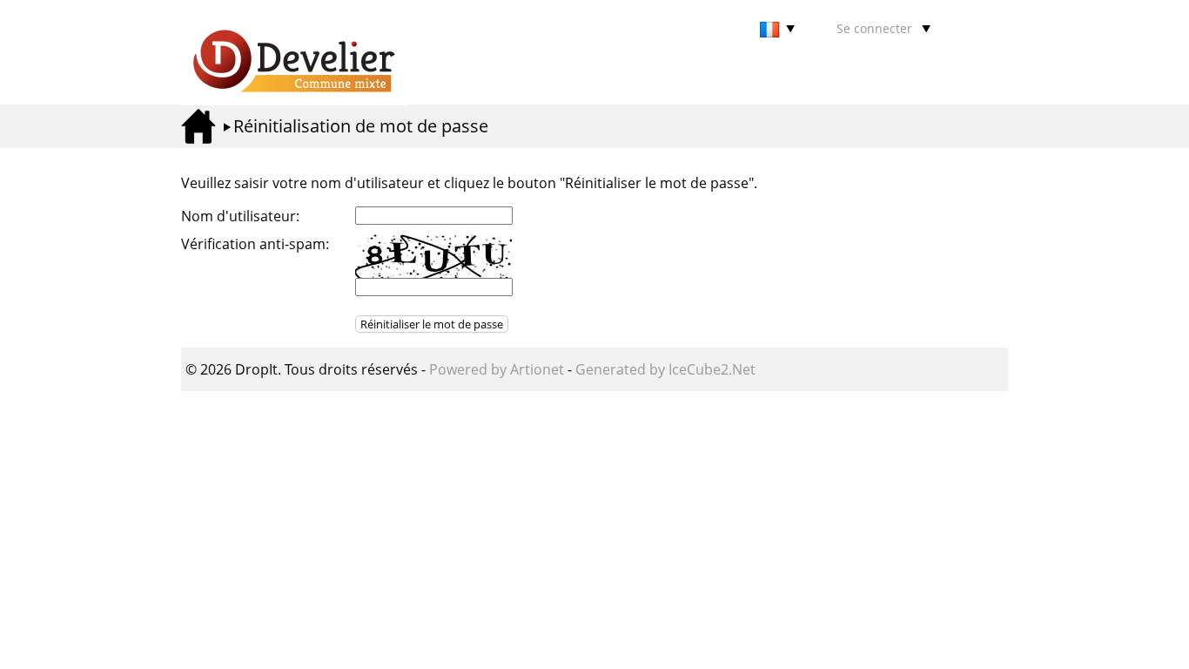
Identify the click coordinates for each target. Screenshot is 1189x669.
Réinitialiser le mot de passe (431, 324)
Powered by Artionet (496, 369)
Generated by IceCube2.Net (665, 369)
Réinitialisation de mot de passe (360, 126)
